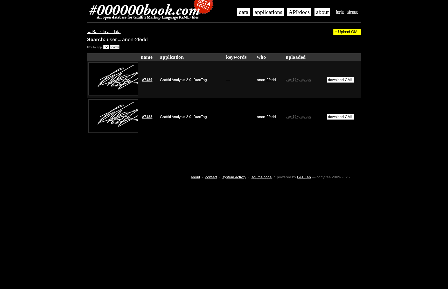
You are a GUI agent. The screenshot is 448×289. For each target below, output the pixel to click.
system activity (234, 177)
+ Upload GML (347, 32)
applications (268, 12)
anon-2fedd (266, 80)
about (322, 12)
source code (261, 177)
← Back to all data (104, 31)
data (243, 12)
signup (352, 12)
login (340, 12)
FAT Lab (304, 177)
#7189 (147, 80)
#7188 (147, 117)
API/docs (299, 12)
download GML (340, 80)
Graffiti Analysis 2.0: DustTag (183, 80)
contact (211, 177)
